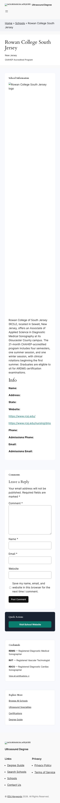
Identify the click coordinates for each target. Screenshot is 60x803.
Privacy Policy (42, 765)
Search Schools (16, 771)
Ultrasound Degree (42, 4)
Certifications (15, 713)
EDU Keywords (14, 796)
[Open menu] (6, 11)
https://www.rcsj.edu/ (22, 416)
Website (14, 568)
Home (8, 23)
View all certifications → (19, 676)
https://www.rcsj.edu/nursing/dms (30, 423)
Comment (16, 503)
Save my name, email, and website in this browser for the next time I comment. (31, 587)
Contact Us (14, 784)
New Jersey (11, 55)
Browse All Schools (18, 701)
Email (13, 553)
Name (13, 539)
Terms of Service (44, 772)
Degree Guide (16, 719)
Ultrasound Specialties (20, 707)
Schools (20, 23)
